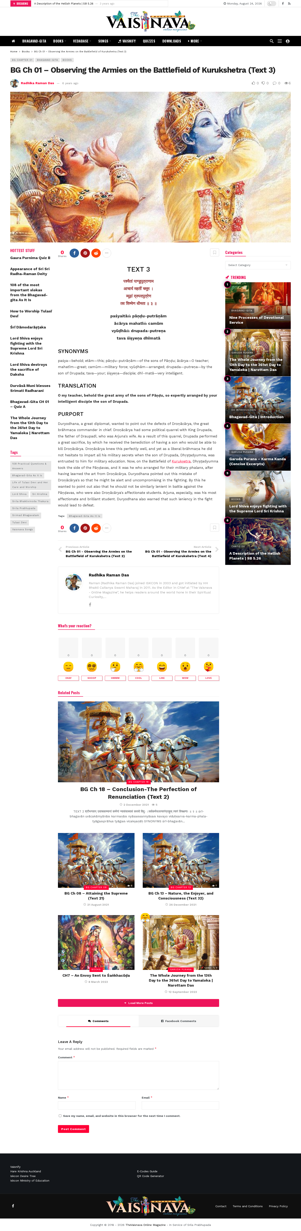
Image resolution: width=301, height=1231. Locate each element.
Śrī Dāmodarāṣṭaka (28, 327)
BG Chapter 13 (181, 887)
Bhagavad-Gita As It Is (84, 516)
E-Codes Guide (147, 1171)
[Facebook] (282, 3)
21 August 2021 (98, 904)
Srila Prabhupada (23, 508)
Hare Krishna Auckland (25, 1171)
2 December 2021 (136, 804)
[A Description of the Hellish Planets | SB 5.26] (258, 541)
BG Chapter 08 (96, 887)
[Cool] (145, 918)
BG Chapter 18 (139, 782)
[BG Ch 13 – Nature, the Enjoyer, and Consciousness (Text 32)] (181, 860)
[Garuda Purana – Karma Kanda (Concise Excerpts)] (258, 447)
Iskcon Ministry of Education (29, 1180)
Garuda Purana (181, 969)
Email (147, 1097)
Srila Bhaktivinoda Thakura (30, 501)
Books (67, 60)
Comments (101, 1021)
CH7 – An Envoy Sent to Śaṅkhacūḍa (96, 975)
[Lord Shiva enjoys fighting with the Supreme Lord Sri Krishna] (258, 494)
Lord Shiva (19, 494)
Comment (66, 1057)
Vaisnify (15, 1166)
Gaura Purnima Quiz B (30, 258)
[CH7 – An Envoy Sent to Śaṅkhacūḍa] (96, 942)
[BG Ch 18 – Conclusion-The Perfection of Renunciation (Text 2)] (138, 741)
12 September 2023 (183, 992)
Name (63, 1097)
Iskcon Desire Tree (23, 1176)
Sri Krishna (39, 494)
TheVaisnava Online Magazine (146, 1224)
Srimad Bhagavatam (25, 515)
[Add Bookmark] (214, 252)
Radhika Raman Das (37, 83)
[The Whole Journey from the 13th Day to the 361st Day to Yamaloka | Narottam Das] (181, 942)
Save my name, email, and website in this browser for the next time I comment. (121, 1115)
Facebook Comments (180, 1021)
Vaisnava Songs (22, 529)
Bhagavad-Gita (47, 60)
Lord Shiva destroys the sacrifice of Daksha (28, 369)
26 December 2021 (182, 904)
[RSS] (289, 3)
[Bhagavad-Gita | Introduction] (258, 399)
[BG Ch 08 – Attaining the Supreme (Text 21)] (96, 860)
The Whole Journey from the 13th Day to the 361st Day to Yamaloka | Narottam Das (181, 980)
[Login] (288, 41)
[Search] (272, 41)
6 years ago (70, 83)
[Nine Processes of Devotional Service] (258, 305)
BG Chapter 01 (22, 60)
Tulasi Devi (19, 522)
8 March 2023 (98, 981)
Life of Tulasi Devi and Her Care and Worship (30, 484)
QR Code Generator (150, 1176)
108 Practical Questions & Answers (29, 466)
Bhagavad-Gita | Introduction (52, 3)
